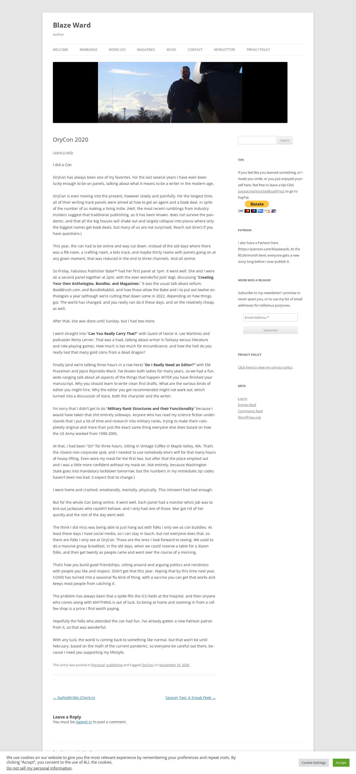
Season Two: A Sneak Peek (190, 697)
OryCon (148, 665)
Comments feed (250, 411)
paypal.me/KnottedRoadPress (261, 191)
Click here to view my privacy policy (265, 367)
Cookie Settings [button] (314, 762)
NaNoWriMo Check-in (74, 697)
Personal (98, 665)
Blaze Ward (72, 25)
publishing (114, 665)
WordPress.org (249, 417)
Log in (242, 398)
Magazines (146, 49)
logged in (84, 721)
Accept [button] (341, 762)
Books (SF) (117, 49)
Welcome (60, 49)
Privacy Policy (258, 49)
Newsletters (224, 49)
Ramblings (88, 49)
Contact (195, 49)
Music (171, 49)
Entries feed (247, 404)
